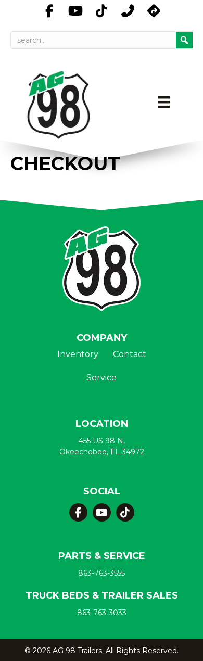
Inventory (77, 354)
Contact (129, 354)
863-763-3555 (101, 573)
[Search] (184, 40)
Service (101, 378)
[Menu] (164, 102)
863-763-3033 (101, 612)
